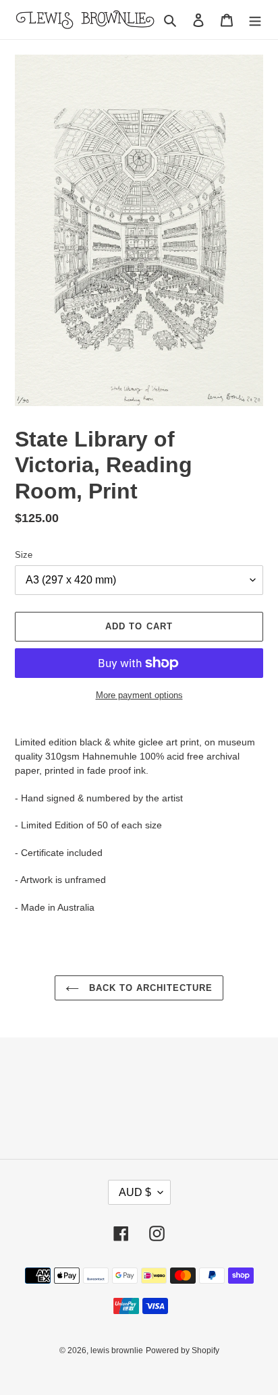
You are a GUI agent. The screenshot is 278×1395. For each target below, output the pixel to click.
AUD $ (135, 1192)
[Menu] (255, 19)
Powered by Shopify (182, 1350)
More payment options (139, 695)
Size (23, 555)
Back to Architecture (149, 988)
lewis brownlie (116, 1350)
